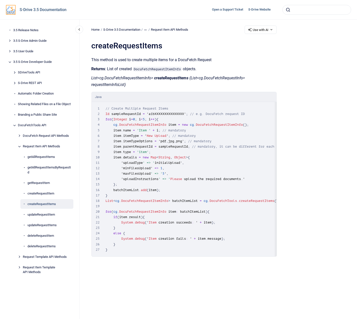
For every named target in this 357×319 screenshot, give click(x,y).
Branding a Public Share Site (37, 115)
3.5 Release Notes (26, 30)
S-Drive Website (259, 9)
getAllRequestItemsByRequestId (49, 170)
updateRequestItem (41, 214)
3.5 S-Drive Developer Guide (32, 62)
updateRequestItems (42, 225)
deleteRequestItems (41, 246)
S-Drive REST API (30, 83)
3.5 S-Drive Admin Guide (30, 41)
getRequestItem (38, 183)
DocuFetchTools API (32, 125)
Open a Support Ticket (227, 9)
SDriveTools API (29, 72)
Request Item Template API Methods (39, 269)
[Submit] (288, 10)
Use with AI (260, 30)
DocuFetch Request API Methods (46, 136)
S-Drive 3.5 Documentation (43, 9)
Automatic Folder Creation (36, 94)
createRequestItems (41, 204)
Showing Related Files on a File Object (44, 104)
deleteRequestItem (40, 235)
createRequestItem (40, 193)
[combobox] (317, 9)
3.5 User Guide (23, 51)
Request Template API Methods (45, 257)
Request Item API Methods (41, 146)
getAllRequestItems (41, 157)
